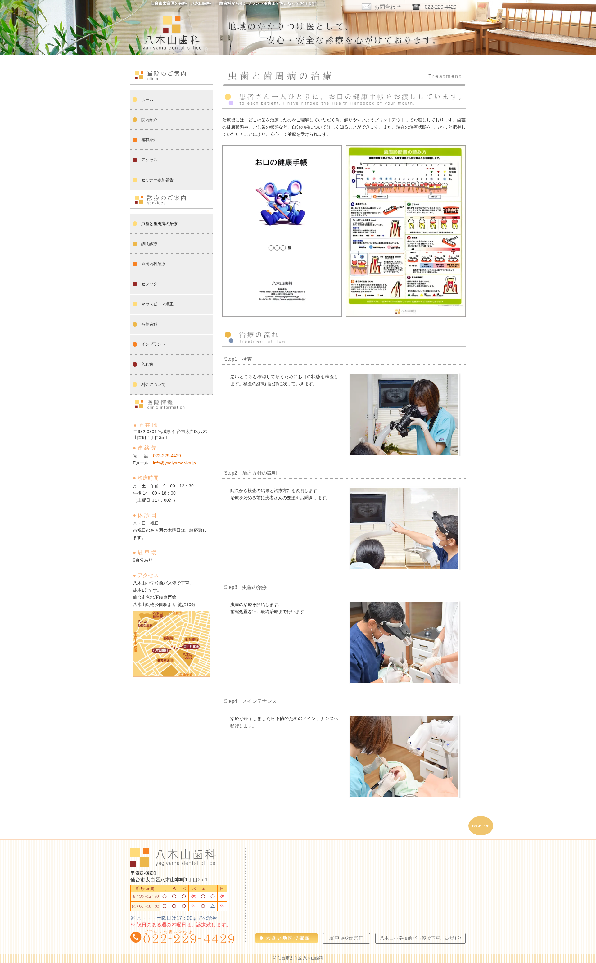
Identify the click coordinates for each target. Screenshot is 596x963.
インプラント (153, 344)
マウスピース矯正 (157, 304)
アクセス (149, 159)
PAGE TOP (480, 826)
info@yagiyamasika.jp (174, 462)
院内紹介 (149, 119)
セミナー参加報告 (157, 180)
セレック (149, 284)
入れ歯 (147, 364)
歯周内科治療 (153, 263)
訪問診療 (149, 243)
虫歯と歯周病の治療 (159, 223)
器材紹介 (149, 139)
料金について (153, 384)
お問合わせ (387, 7)
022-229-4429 (440, 7)
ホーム (147, 99)
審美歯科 (149, 324)
